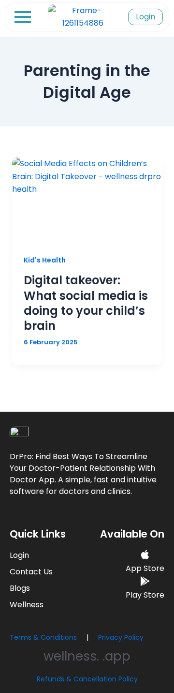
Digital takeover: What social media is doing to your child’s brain (86, 303)
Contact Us (31, 571)
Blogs (20, 588)
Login (19, 555)
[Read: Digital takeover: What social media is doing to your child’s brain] (87, 199)
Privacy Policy (121, 637)
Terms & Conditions (43, 637)
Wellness (27, 604)
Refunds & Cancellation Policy (87, 679)
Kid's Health (45, 260)
